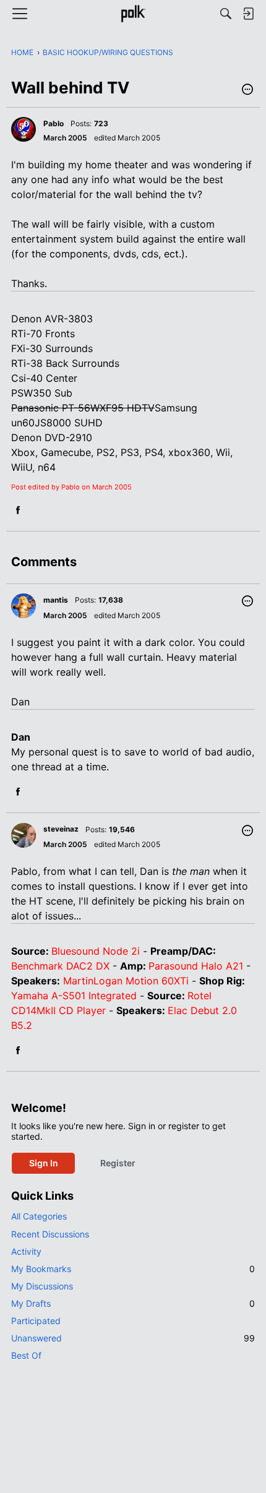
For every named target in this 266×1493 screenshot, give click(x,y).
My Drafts (133, 1303)
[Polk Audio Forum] (132, 13)
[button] (247, 90)
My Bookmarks (133, 1268)
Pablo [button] (53, 123)
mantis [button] (55, 600)
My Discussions (42, 1286)
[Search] (226, 13)
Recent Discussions (50, 1234)
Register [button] (117, 1163)
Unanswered (133, 1338)
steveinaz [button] (61, 828)
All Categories (39, 1216)
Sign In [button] (43, 1163)
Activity (26, 1251)
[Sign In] (248, 13)
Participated (36, 1320)
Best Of (26, 1355)
